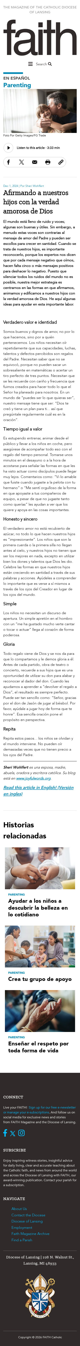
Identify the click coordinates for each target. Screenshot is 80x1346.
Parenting (17, 85)
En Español (16, 78)
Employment (21, 1227)
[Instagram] (22, 1133)
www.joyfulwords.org (33, 778)
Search (42, 64)
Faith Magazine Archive (30, 1233)
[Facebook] (6, 1133)
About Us (19, 1208)
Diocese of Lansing (27, 1221)
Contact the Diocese (28, 1215)
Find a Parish (21, 1240)
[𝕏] (13, 1133)
